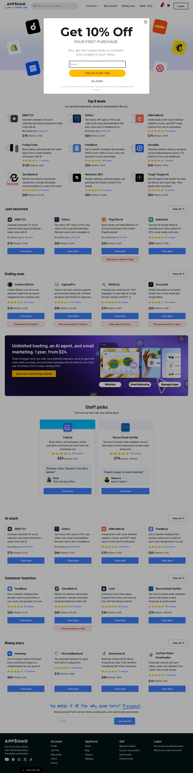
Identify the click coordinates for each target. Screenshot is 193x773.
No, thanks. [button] (97, 81)
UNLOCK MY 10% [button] (97, 73)
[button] (145, 22)
